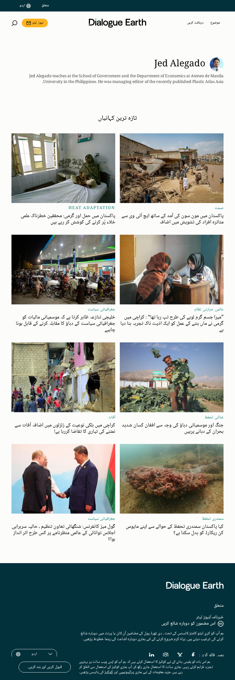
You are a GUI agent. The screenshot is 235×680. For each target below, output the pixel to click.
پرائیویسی (126, 672)
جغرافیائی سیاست (101, 309)
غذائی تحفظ (214, 417)
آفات (111, 417)
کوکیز (108, 672)
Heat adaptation (91, 208)
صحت (219, 208)
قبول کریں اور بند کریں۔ (45, 667)
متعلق (45, 6)
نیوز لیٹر (37, 23)
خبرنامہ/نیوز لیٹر (210, 617)
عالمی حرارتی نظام (209, 309)
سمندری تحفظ (213, 518)
